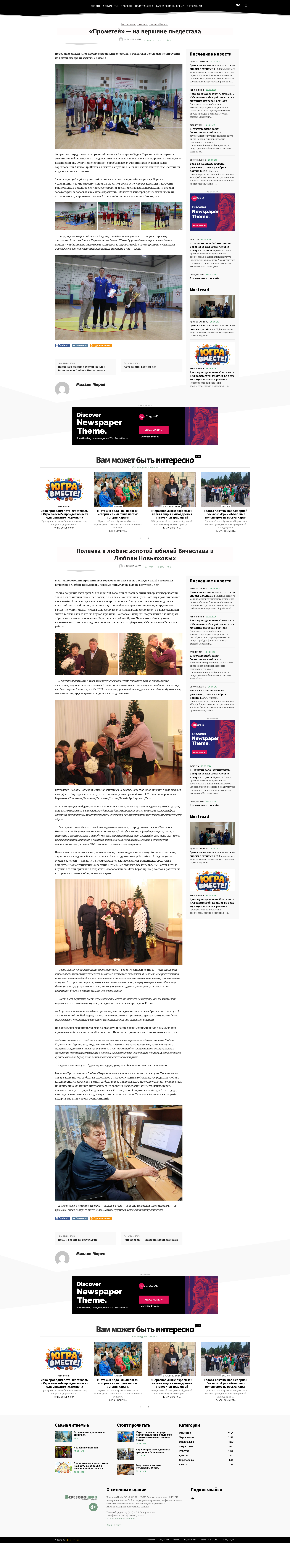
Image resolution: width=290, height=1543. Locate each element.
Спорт (164, 24)
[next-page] (148, 538)
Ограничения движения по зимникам (89, 1433)
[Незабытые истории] (63, 1452)
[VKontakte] (238, 5)
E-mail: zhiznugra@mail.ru (120, 1518)
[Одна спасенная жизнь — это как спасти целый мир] (212, 306)
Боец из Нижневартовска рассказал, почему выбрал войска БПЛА (208, 167)
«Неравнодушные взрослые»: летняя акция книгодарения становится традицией (172, 514)
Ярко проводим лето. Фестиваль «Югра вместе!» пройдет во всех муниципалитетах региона (212, 97)
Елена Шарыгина (118, 531)
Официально (197, 275)
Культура (194, 239)
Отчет (117, 1525)
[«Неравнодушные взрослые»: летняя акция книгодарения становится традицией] (172, 489)
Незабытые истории (86, 1447)
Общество (142, 24)
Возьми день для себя (204, 278)
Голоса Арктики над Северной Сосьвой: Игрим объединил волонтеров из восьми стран (225, 514)
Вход (109, 1525)
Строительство (198, 160)
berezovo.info (73, 1540)
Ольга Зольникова (64, 528)
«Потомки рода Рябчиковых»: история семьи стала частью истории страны (210, 247)
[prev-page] (141, 538)
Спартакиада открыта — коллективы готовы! (150, 1466)
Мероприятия (128, 24)
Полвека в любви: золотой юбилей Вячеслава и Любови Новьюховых (81, 368)
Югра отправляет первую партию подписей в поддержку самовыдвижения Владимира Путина (154, 1436)
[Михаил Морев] (121, 39)
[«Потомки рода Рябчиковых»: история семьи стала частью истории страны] (118, 489)
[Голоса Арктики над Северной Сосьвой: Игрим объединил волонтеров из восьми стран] (225, 489)
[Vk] (192, 1498)
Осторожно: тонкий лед (140, 366)
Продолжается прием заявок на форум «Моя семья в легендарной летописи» (91, 1466)
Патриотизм (196, 125)
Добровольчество (172, 507)
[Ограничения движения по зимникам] (63, 1436)
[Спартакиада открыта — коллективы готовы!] (125, 1469)
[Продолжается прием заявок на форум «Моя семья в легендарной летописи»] (63, 1467)
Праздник (154, 24)
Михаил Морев (134, 39)
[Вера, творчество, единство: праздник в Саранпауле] (125, 1454)
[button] (246, 6)
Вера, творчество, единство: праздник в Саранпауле (153, 1451)
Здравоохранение (199, 61)
